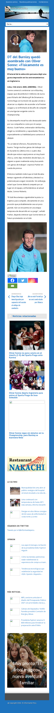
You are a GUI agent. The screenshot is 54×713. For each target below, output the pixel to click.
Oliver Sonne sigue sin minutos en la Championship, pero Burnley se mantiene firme (26, 435)
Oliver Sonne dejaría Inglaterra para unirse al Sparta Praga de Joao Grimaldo (26, 395)
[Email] (12, 285)
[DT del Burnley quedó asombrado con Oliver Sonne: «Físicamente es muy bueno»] (27, 41)
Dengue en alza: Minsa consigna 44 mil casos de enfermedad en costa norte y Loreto (33, 514)
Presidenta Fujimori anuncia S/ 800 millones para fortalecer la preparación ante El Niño (33, 623)
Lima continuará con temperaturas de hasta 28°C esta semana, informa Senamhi (33, 502)
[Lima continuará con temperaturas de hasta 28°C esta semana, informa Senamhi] (15, 502)
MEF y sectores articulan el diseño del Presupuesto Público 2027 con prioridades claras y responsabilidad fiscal (33, 600)
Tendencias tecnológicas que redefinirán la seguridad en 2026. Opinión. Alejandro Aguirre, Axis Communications (33, 571)
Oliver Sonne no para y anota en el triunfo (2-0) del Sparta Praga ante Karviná (26, 355)
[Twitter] (23, 280)
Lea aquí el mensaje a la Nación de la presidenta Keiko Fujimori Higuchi (33, 548)
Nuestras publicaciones (28, 2)
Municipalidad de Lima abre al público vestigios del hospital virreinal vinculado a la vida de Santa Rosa (33, 490)
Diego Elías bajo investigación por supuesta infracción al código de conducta (18, 301)
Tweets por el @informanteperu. (21, 530)
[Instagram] (33, 280)
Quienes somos (11, 2)
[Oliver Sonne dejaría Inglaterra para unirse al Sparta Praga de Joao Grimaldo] (27, 375)
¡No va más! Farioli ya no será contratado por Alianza (35, 298)
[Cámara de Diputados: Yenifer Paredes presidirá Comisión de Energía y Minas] (15, 611)
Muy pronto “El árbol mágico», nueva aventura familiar (27, 673)
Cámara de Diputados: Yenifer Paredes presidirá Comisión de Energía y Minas (33, 611)
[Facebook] (12, 280)
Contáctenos (43, 2)
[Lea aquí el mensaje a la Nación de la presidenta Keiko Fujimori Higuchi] (15, 548)
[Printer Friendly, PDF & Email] (11, 275)
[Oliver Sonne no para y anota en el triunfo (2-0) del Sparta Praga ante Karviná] (27, 335)
